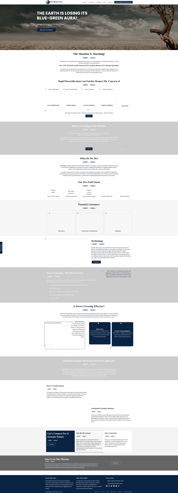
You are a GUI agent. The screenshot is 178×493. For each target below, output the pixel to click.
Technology (98, 2)
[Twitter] (111, 486)
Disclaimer (120, 491)
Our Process (91, 2)
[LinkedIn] (114, 486)
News (104, 2)
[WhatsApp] (118, 486)
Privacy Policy (113, 491)
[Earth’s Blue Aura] (54, 2)
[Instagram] (109, 486)
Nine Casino (65, 69)
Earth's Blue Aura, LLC (57, 491)
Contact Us (110, 2)
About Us (84, 2)
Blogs (108, 491)
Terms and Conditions (128, 491)
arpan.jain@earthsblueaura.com (123, 2)
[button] (108, 347)
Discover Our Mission (46, 30)
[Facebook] (107, 486)
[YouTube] (116, 486)
